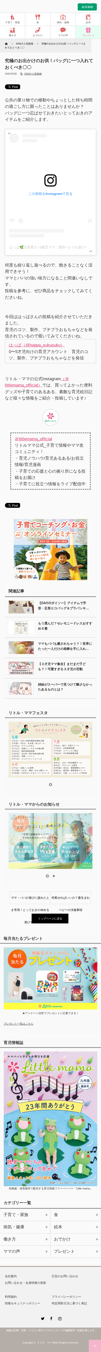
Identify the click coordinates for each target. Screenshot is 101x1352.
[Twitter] (42, 1317)
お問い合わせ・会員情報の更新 (25, 1283)
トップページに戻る (50, 918)
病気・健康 (63, 22)
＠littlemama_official (33, 439)
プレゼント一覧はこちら (18, 1023)
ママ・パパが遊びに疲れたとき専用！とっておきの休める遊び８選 (30, 900)
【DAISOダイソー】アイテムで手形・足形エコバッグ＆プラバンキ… (63, 605)
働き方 (12, 35)
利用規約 (11, 1296)
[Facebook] (50, 1317)
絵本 (88, 22)
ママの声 (63, 35)
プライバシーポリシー (66, 1296)
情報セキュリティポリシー (22, 1303)
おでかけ (38, 35)
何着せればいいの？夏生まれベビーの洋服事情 (70, 900)
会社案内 (11, 1276)
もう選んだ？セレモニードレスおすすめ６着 (65, 625)
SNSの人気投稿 (33, 74)
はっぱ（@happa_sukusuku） (37, 345)
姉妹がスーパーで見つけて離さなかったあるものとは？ (65, 687)
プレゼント (88, 35)
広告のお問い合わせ (65, 1276)
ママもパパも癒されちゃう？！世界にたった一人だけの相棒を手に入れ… (65, 646)
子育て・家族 (12, 22)
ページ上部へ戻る (95, 1346)
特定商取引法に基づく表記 (69, 1303)
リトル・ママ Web (47, 1342)
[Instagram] (59, 1317)
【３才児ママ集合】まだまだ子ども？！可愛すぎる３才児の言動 (62, 666)
